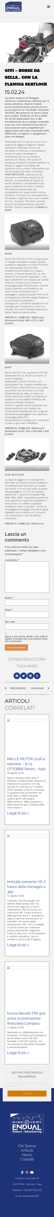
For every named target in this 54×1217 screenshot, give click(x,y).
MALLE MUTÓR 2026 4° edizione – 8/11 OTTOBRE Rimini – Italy (26, 764)
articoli (27, 1150)
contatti (27, 1159)
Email (9, 610)
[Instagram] (27, 1172)
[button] (48, 6)
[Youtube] (31, 1172)
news (27, 1155)
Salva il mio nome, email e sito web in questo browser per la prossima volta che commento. (26, 638)
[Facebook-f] (22, 1172)
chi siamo (27, 1146)
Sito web (10, 621)
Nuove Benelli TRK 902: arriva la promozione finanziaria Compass (26, 1018)
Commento (12, 560)
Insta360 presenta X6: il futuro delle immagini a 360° (26, 887)
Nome (9, 598)
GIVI (23, 141)
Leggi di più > (18, 813)
